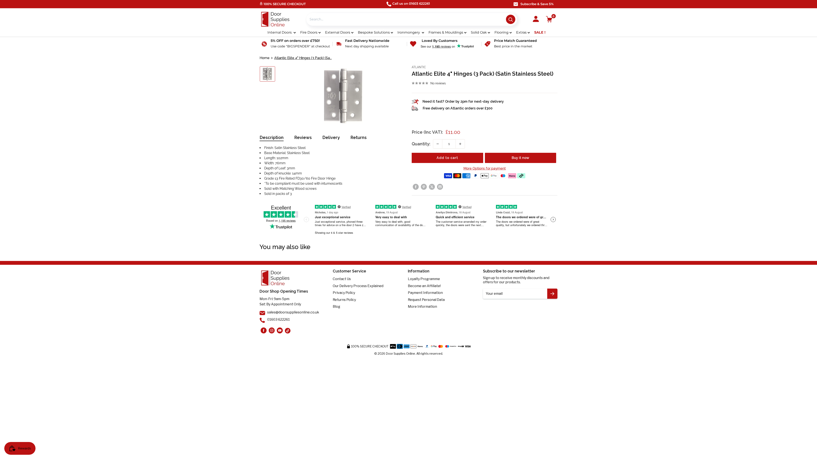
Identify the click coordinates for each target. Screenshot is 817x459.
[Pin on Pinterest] (424, 187)
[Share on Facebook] (416, 187)
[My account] (536, 19)
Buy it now (520, 158)
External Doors (337, 32)
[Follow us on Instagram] (264, 330)
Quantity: (421, 144)
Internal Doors (280, 32)
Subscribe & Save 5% (537, 4)
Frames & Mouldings (445, 32)
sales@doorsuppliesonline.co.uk (293, 312)
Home (265, 58)
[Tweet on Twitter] (432, 187)
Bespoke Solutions (374, 32)
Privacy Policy (344, 293)
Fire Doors (308, 32)
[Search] (510, 19)
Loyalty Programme (424, 279)
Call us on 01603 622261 (411, 3)
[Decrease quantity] (437, 143)
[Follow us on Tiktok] (288, 330)
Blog (336, 307)
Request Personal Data (426, 300)
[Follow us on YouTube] (280, 330)
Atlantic (419, 67)
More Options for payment (484, 168)
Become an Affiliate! (424, 286)
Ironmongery (409, 32)
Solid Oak (479, 32)
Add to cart (447, 158)
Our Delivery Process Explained (358, 286)
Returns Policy (344, 300)
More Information (422, 307)
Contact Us (342, 279)
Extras (521, 32)
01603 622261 (278, 319)
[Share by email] (440, 187)
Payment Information (425, 293)
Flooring (501, 32)
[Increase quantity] (460, 143)
